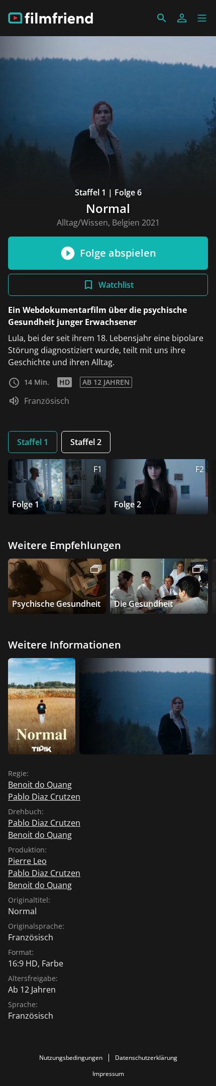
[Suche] (162, 18)
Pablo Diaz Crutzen (44, 796)
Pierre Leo (27, 860)
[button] (202, 18)
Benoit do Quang (40, 784)
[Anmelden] (182, 18)
